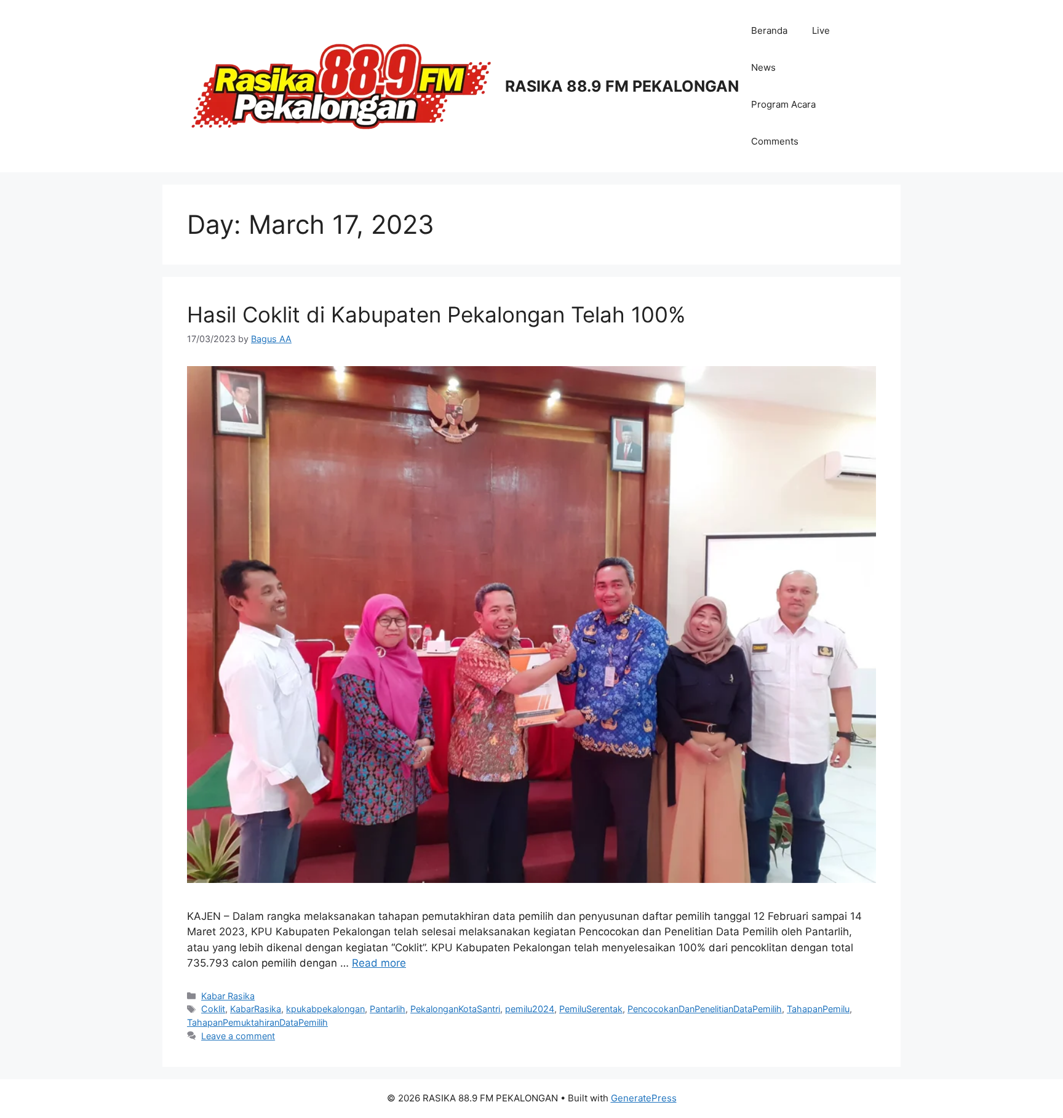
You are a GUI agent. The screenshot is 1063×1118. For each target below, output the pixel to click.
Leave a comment (238, 1036)
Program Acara (783, 104)
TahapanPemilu (818, 1009)
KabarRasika (255, 1009)
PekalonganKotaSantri (455, 1009)
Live (821, 30)
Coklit (213, 1009)
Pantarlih (387, 1009)
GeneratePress (644, 1098)
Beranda (769, 30)
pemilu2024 (529, 1009)
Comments (774, 141)
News (763, 67)
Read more (379, 963)
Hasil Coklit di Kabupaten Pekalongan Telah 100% (436, 314)
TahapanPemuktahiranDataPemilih (257, 1022)
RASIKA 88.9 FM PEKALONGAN (622, 86)
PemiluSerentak (591, 1009)
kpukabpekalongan (325, 1009)
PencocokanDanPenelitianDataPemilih (704, 1009)
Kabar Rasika (228, 996)
